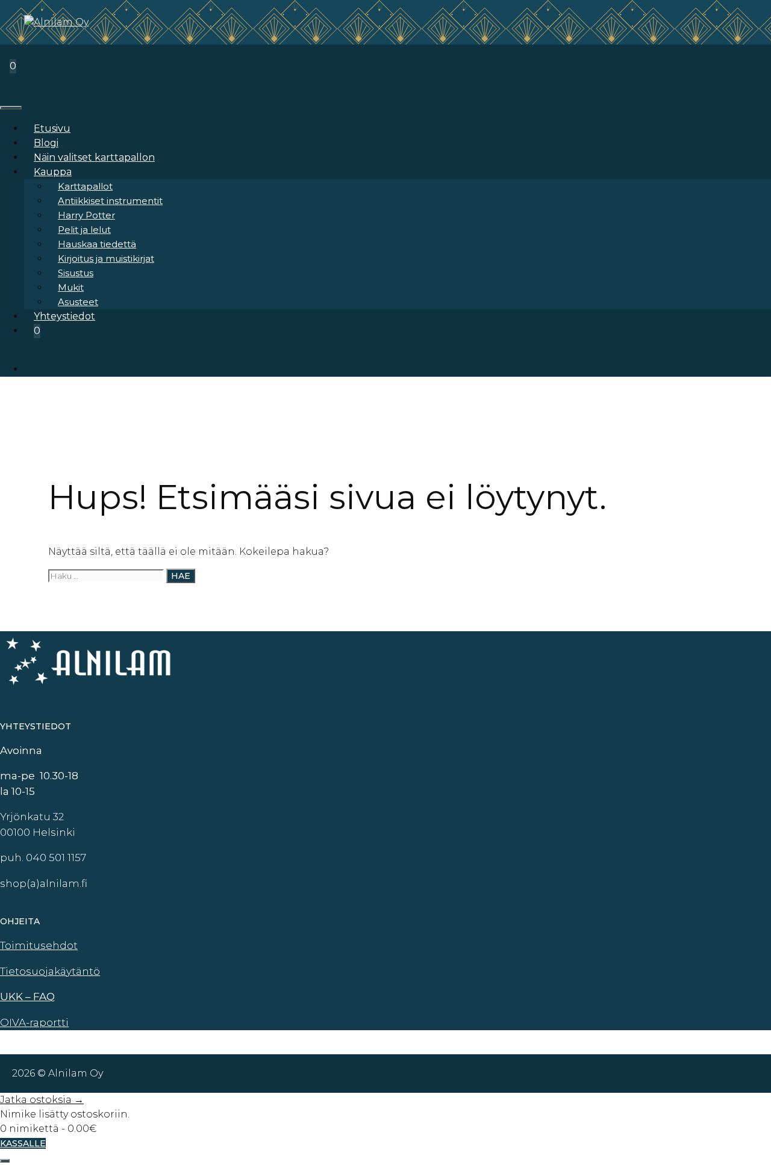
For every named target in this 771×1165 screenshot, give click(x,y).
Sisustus (75, 273)
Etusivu (52, 128)
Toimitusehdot (39, 945)
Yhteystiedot (64, 316)
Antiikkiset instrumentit (110, 200)
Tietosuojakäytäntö (50, 971)
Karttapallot (85, 186)
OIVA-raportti (34, 1022)
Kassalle (23, 1143)
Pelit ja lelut (84, 229)
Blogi (46, 143)
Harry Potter (86, 215)
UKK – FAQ (27, 996)
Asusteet (78, 301)
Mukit (71, 287)
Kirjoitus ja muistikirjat (106, 258)
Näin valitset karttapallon (94, 157)
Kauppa (53, 172)
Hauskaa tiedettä (97, 244)
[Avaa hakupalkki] (9, 51)
